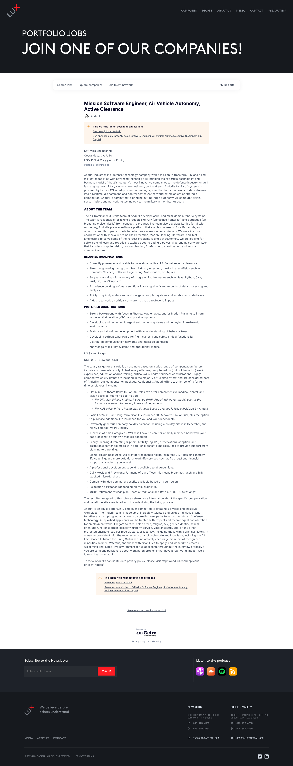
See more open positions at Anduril (146, 610)
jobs (64, 85)
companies (90, 85)
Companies (189, 11)
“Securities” (277, 11)
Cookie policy (154, 641)
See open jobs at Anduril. (107, 131)
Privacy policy (138, 641)
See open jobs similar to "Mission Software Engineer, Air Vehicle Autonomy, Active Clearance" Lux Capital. (147, 137)
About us (224, 11)
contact (256, 11)
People (207, 11)
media (240, 11)
